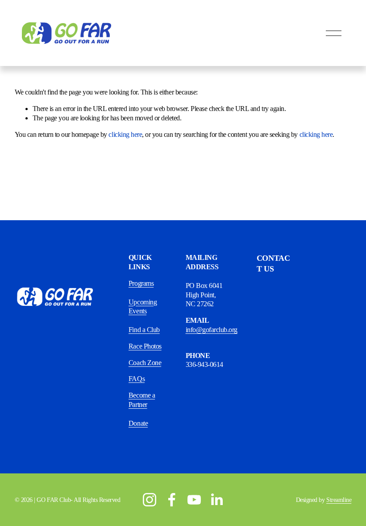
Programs (141, 283)
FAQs (137, 378)
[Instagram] (149, 500)
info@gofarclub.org (211, 329)
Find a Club (144, 329)
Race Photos (145, 346)
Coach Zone (145, 362)
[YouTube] (194, 500)
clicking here (125, 134)
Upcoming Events (143, 306)
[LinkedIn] (216, 500)
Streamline (338, 499)
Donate (138, 423)
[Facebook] (172, 500)
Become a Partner (142, 399)
